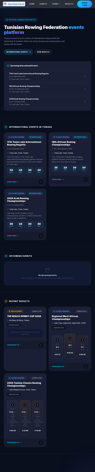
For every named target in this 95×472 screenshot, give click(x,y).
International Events (17, 52)
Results (69, 4)
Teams (55, 4)
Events (43, 4)
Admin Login (84, 4)
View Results (43, 52)
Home (32, 4)
